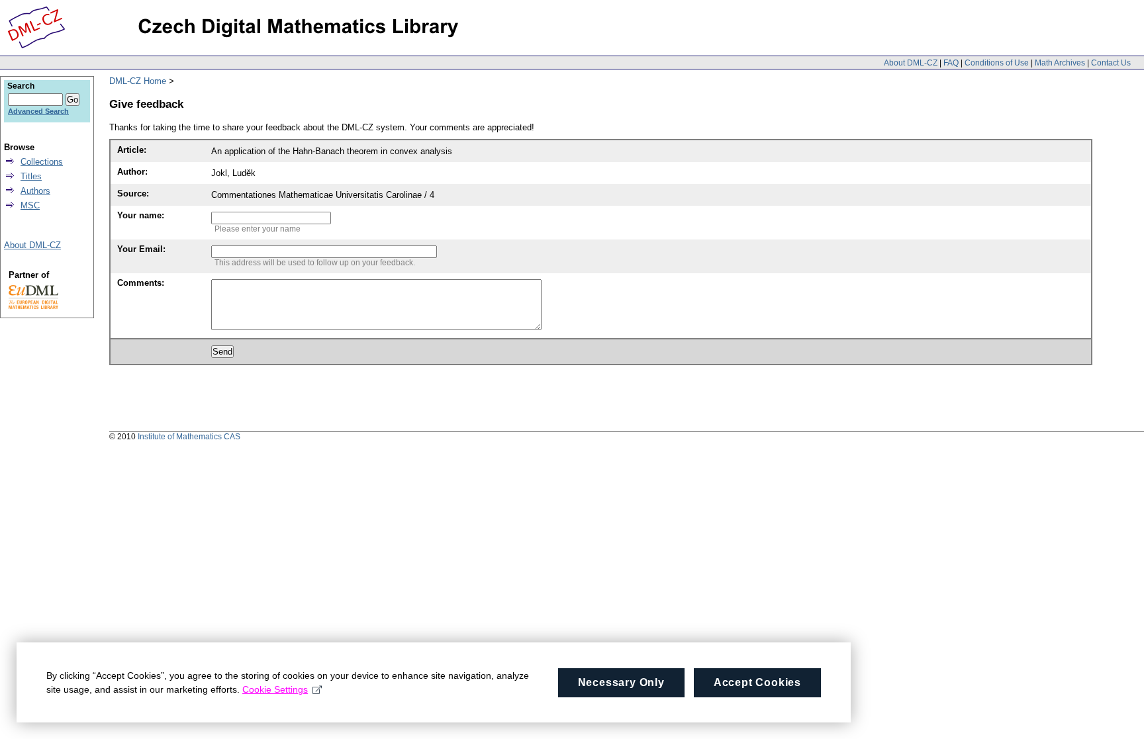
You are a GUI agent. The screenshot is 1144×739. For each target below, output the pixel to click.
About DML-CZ (910, 62)
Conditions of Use (997, 62)
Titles (31, 176)
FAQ (951, 62)
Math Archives (1060, 62)
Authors (35, 191)
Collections (42, 162)
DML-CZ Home (137, 81)
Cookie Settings (275, 689)
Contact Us (1111, 62)
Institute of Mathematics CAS (189, 436)
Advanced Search (38, 111)
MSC (30, 205)
